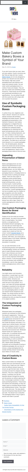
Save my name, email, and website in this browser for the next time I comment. (14, 455)
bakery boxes (6, 77)
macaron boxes (15, 233)
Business (6, 401)
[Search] (25, 2)
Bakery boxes (8, 403)
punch (7, 319)
